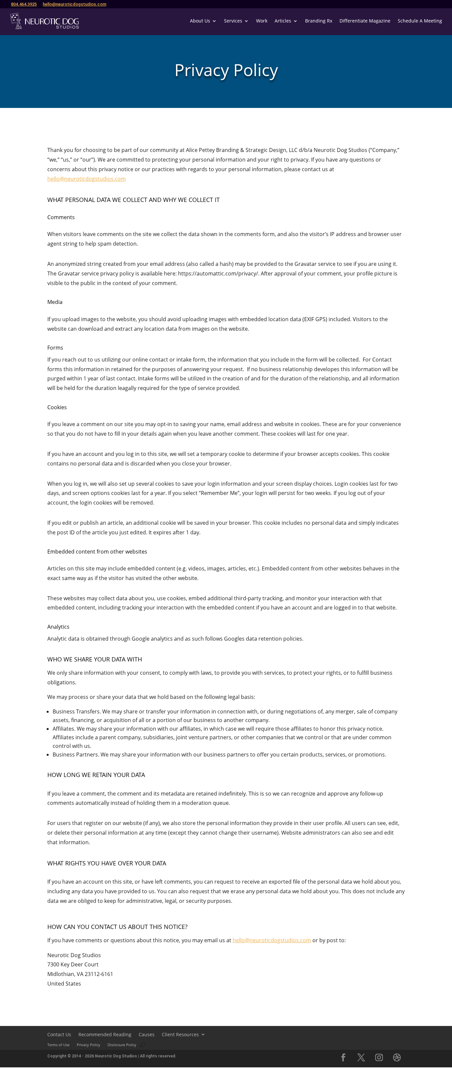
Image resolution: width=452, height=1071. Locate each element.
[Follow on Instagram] (379, 1057)
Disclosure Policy (122, 1044)
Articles (283, 21)
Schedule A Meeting (420, 21)
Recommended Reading (104, 1034)
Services (233, 21)
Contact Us (59, 1034)
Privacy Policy (88, 1044)
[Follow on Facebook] (343, 1057)
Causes (147, 1034)
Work (261, 21)
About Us (200, 21)
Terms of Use (58, 1044)
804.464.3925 (24, 4)
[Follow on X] (361, 1057)
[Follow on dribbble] (397, 1057)
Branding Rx (318, 21)
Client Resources (180, 1034)
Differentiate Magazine (364, 21)
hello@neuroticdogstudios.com (74, 4)
